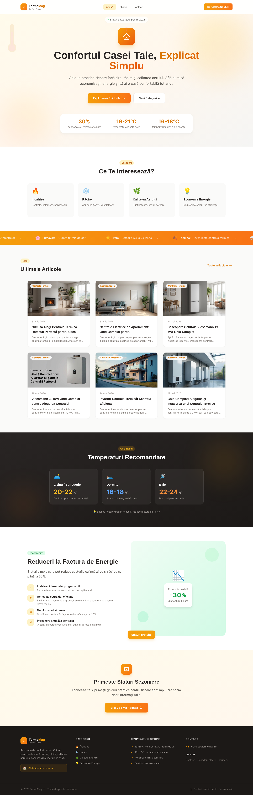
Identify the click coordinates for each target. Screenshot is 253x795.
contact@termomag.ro (204, 746)
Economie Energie (88, 763)
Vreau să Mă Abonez (124, 707)
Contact (138, 7)
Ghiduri (123, 7)
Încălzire (82, 746)
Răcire (81, 752)
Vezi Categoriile (149, 98)
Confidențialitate (206, 759)
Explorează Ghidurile (106, 98)
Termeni (223, 759)
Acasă (109, 7)
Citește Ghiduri (220, 6)
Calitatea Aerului (87, 757)
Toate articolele (217, 265)
